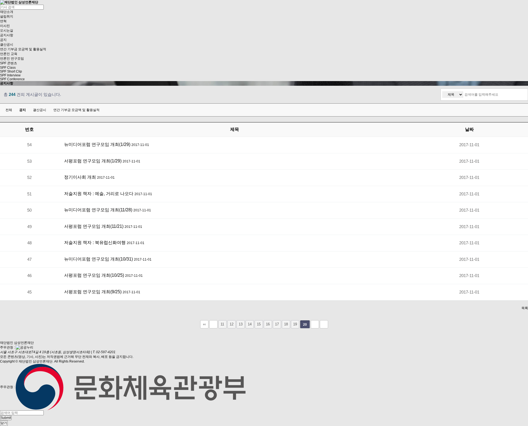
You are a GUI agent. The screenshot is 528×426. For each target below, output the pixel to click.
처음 (204, 324)
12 (231, 324)
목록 (524, 308)
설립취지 (6, 16)
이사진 (5, 26)
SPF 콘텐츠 (8, 63)
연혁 (3, 21)
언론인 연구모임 (12, 58)
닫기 (4, 423)
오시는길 (6, 30)
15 (259, 324)
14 (250, 324)
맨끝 (324, 324)
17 (277, 324)
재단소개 (6, 12)
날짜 (469, 129)
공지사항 (6, 35)
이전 (213, 324)
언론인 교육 (8, 54)
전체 (9, 110)
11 (222, 324)
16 (268, 324)
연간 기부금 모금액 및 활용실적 (23, 49)
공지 (3, 40)
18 (286, 324)
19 (295, 324)
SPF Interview (10, 75)
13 (241, 324)
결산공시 (6, 44)
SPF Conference (12, 79)
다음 (315, 324)
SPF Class (8, 68)
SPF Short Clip (11, 71)
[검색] (522, 94)
